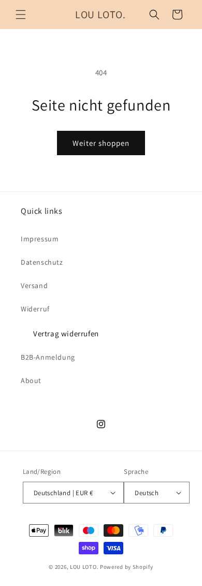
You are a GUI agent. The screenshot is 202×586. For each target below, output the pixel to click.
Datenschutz (42, 262)
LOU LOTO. (84, 566)
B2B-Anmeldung (48, 357)
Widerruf (35, 309)
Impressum (40, 238)
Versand (34, 285)
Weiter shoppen (101, 143)
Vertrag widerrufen (66, 333)
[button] (20, 14)
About (31, 380)
